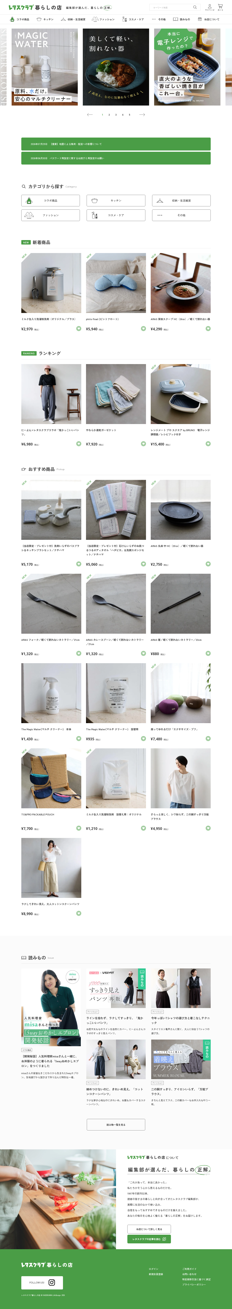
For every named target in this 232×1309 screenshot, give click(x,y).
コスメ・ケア (116, 215)
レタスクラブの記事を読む (146, 1239)
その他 (181, 215)
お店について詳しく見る (149, 1229)
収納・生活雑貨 (181, 200)
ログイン (153, 1269)
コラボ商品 (50, 200)
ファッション (51, 215)
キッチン (116, 200)
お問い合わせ (189, 1274)
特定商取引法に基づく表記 (196, 1279)
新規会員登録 (156, 1274)
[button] (90, 114)
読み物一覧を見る (116, 1124)
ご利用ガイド (189, 1269)
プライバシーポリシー (194, 1284)
